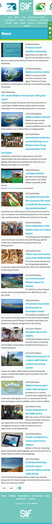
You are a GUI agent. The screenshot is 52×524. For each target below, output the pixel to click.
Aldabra (12, 496)
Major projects (11, 20)
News (16, 23)
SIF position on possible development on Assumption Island (37, 307)
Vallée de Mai (23, 496)
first (4, 488)
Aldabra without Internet (37, 117)
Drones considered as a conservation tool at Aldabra (36, 440)
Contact (31, 23)
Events (23, 23)
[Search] (50, 24)
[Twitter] (50, 32)
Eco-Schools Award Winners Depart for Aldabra (34, 282)
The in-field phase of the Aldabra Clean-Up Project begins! (38, 229)
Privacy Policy (42, 23)
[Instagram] (50, 37)
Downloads (44, 20)
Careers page (13, 188)
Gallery (8, 23)
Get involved (32, 20)
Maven (34, 503)
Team (24, 17)
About (17, 17)
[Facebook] (50, 28)
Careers (27, 26)
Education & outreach (36, 17)
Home (10, 17)
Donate (22, 20)
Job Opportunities (34, 173)
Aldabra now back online (37, 72)
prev (11, 488)
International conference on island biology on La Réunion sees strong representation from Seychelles (25, 145)
